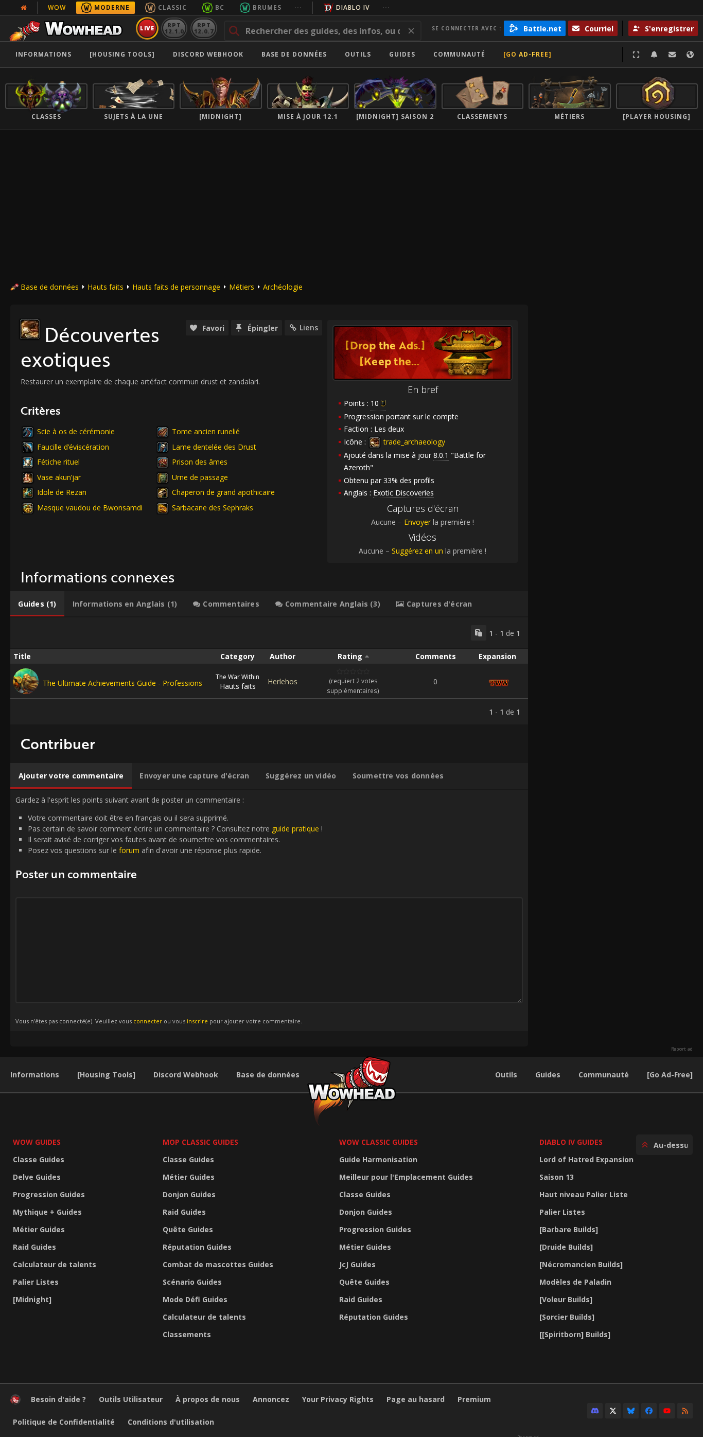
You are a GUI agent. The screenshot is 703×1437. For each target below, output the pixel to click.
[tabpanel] (269, 670)
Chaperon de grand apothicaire (223, 492)
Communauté (459, 54)
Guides (402, 54)
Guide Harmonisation (378, 1159)
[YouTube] (667, 1410)
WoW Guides (37, 1142)
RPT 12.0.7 (203, 28)
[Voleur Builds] (565, 1299)
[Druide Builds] (566, 1247)
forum (129, 850)
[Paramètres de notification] (654, 54)
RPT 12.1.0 (174, 28)
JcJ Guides (357, 1264)
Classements (187, 1334)
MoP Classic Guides (200, 1142)
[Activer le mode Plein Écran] (636, 54)
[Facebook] (649, 1410)
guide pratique (295, 828)
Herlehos (282, 681)
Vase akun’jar (59, 477)
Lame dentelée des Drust (214, 447)
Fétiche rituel (58, 462)
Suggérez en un (417, 551)
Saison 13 (556, 1177)
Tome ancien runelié (206, 431)
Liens (309, 327)
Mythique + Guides (47, 1212)
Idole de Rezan (61, 492)
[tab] (37, 604)
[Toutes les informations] (23, 8)
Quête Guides (188, 1229)
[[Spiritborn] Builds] (574, 1334)
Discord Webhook (208, 54)
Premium (474, 1399)
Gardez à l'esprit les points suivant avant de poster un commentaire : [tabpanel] (169, 910)
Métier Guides (39, 1229)
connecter (147, 1021)
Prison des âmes (199, 462)
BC (219, 7)
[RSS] (685, 1410)
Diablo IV (353, 7)
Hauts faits (105, 287)
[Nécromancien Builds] (581, 1264)
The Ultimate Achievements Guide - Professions (122, 683)
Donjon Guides (189, 1194)
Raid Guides (34, 1247)
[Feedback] (672, 54)
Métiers (241, 287)
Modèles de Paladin (575, 1282)
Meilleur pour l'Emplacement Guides (406, 1177)
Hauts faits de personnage (176, 287)
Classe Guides (38, 1159)
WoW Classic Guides (378, 1142)
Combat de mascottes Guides (218, 1264)
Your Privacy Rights (338, 1399)
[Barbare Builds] (568, 1229)
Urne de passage (200, 477)
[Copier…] (478, 633)
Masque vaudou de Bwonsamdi (90, 507)
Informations (43, 54)
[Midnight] (32, 1299)
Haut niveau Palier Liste (583, 1194)
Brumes (267, 7)
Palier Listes (36, 1282)
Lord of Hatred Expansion (586, 1159)
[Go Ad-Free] (527, 54)
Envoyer (417, 522)
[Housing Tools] (106, 1074)
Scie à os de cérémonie (76, 431)
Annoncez (271, 1399)
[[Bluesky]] (631, 1410)
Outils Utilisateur (131, 1399)
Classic (172, 7)
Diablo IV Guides (571, 1142)
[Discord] (595, 1410)
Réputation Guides (197, 1247)
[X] (613, 1410)
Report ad (682, 1049)
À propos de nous (207, 1399)
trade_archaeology (413, 442)
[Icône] (30, 329)
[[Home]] (68, 28)
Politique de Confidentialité (64, 1422)
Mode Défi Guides (195, 1299)
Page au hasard (415, 1399)
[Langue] (690, 54)
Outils (506, 1074)
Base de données (294, 54)
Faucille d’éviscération (73, 447)
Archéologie (283, 287)
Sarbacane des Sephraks (212, 507)
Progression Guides (49, 1194)
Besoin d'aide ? (58, 1399)
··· (298, 7)
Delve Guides (37, 1177)
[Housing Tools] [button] (122, 54)
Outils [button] (358, 54)
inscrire (197, 1021)
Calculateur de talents (54, 1264)
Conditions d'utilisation (171, 1422)
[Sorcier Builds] (566, 1317)
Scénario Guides (192, 1282)
